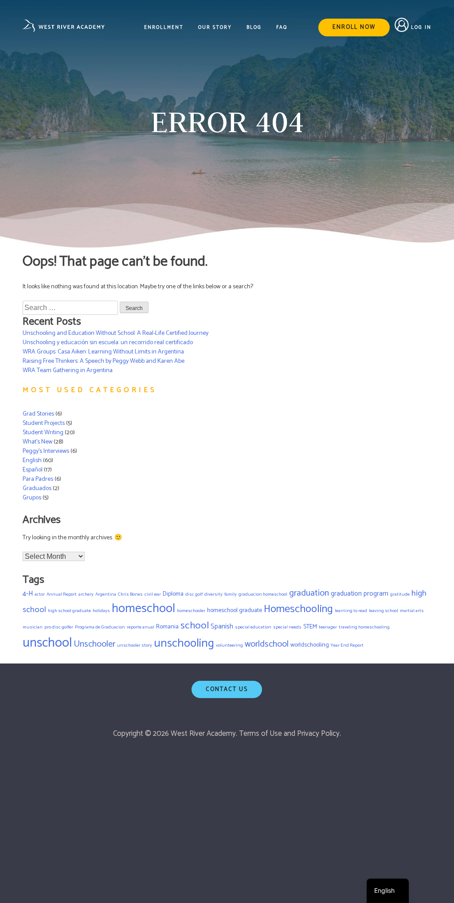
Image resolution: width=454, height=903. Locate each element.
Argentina (105, 594)
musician (33, 627)
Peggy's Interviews (46, 451)
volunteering (229, 645)
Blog (254, 27)
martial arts (412, 611)
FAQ (281, 27)
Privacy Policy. (319, 733)
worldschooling (309, 645)
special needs (287, 627)
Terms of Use (260, 733)
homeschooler (191, 611)
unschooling (184, 643)
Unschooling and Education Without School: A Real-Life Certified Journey (115, 333)
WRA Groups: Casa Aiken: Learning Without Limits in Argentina (103, 352)
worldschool (267, 644)
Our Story (215, 27)
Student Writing (43, 433)
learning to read (351, 611)
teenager (328, 627)
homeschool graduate (234, 610)
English (32, 460)
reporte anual (140, 627)
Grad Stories (38, 414)
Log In (421, 27)
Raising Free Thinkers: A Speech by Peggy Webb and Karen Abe (103, 361)
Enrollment (164, 27)
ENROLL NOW (354, 27)
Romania (167, 627)
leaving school (383, 611)
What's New (37, 442)
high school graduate (69, 611)
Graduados (37, 488)
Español (33, 470)
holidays (101, 611)
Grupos (32, 498)
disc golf (194, 594)
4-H (28, 594)
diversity (213, 594)
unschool (47, 643)
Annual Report (62, 594)
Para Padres (38, 479)
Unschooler (94, 644)
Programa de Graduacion (100, 627)
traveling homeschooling (364, 627)
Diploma (173, 594)
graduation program (359, 594)
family (230, 594)
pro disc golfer (58, 627)
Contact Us (227, 689)
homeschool (143, 609)
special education (253, 627)
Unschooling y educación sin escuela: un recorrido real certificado (108, 343)
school (194, 625)
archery (86, 594)
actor (40, 594)
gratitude (400, 594)
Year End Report (347, 645)
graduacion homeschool (263, 594)
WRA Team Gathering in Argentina (68, 370)
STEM (310, 627)
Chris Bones (130, 594)
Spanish (222, 626)
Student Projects (44, 423)
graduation (309, 593)
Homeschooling (298, 609)
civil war (153, 594)
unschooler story (134, 645)
